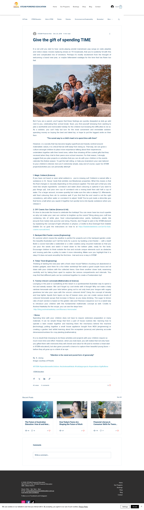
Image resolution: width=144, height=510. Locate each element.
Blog (121, 492)
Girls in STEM (49, 19)
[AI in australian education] (38, 409)
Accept (135, 507)
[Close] (141, 506)
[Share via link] (49, 379)
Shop (121, 490)
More (109, 19)
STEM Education (36, 19)
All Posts (24, 19)
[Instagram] (23, 502)
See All (119, 397)
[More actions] (109, 33)
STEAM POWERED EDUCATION (33, 7)
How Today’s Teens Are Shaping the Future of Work (71, 423)
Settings (125, 507)
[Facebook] (28, 502)
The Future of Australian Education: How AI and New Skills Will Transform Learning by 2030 (36, 423)
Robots (59, 19)
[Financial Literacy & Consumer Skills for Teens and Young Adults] (106, 409)
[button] (65, 6)
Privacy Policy (83, 507)
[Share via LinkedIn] (44, 379)
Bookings (120, 487)
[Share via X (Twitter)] (39, 379)
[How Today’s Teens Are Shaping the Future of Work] (72, 409)
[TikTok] (33, 502)
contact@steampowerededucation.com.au (40, 491)
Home (121, 482)
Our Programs (118, 485)
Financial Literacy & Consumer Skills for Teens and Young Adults (105, 423)
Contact (120, 495)
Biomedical (100, 19)
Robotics (68, 19)
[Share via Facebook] (34, 379)
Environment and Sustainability (84, 19)
